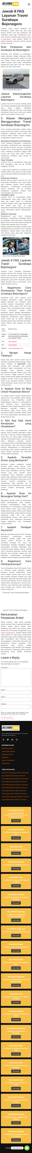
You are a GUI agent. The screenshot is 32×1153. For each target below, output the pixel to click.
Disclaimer (5, 757)
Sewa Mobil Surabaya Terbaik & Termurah (15, 778)
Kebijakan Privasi (7, 754)
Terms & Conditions (8, 760)
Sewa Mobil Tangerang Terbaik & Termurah (15, 796)
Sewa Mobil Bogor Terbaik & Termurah (14, 790)
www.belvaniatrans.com (15, 348)
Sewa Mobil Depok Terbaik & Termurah (14, 793)
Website (3, 704)
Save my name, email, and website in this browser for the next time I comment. (15, 713)
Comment (5, 667)
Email (3, 697)
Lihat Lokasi (16, 820)
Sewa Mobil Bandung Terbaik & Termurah (15, 784)
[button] (26, 1148)
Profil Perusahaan (7, 748)
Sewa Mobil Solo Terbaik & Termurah (13, 775)
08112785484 (12, 341)
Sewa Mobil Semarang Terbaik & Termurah (15, 772)
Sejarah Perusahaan (8, 751)
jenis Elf (24, 439)
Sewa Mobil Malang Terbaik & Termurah (14, 787)
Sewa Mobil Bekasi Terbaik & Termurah (14, 799)
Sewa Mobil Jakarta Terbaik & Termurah (14, 781)
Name (3, 689)
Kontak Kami (6, 763)
